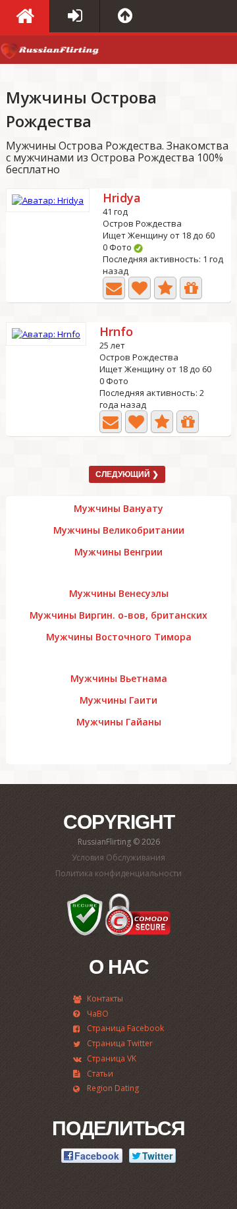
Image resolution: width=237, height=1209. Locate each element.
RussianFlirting (49, 53)
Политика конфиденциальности (118, 873)
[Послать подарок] (191, 288)
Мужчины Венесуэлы (119, 594)
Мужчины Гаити (118, 700)
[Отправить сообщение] (114, 288)
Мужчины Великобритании (118, 530)
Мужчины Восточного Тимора (119, 637)
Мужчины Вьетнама (118, 679)
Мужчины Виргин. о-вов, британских (118, 615)
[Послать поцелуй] (139, 288)
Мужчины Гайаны (118, 722)
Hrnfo (116, 332)
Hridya (122, 199)
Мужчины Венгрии (118, 552)
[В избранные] (165, 288)
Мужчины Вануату (118, 509)
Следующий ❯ (127, 474)
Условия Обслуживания (118, 857)
